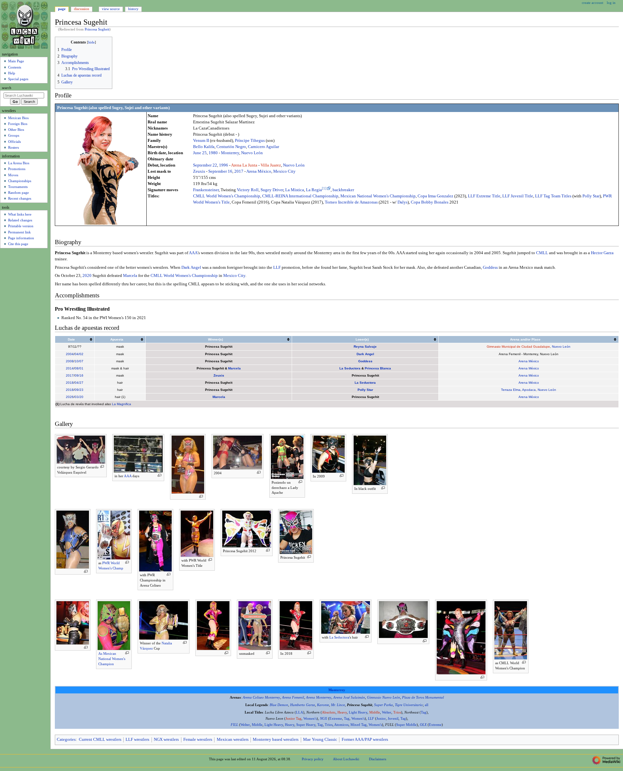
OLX (423, 725)
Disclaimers (377, 759)
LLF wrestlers (137, 739)
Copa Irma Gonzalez (435, 196)
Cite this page (18, 244)
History (133, 9)
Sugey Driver (272, 190)
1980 (213, 153)
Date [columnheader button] (71, 339)
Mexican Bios (18, 118)
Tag (423, 712)
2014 (70, 368)
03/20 (79, 397)
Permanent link (19, 232)
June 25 (200, 153)
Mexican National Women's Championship (378, 196)
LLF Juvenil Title (517, 196)
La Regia (314, 190)
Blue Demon (279, 705)
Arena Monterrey (318, 697)
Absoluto (329, 712)
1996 (223, 165)
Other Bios (16, 129)
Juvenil (393, 718)
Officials (14, 141)
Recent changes (19, 198)
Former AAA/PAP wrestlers (365, 739)
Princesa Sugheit (97, 29)
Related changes (20, 220)
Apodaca (529, 390)
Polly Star (591, 196)
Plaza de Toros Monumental (423, 697)
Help (11, 73)
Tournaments (18, 187)
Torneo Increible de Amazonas (351, 202)
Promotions (16, 169)
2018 (70, 382)
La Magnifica (121, 404)
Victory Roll (248, 190)
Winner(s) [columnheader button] (215, 339)
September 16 (220, 171)
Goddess (490, 267)
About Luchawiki (346, 759)
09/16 (79, 375)
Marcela (130, 275)
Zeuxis (199, 171)
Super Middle (406, 725)
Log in (611, 3)
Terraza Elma (510, 390)
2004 (70, 354)
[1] (324, 188)
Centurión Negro (231, 146)
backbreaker (343, 190)
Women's (310, 718)
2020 (87, 275)
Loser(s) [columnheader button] (362, 339)
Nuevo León (252, 153)
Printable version (20, 226)
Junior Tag (293, 718)
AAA (193, 253)
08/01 (79, 368)
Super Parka (383, 705)
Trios (397, 712)
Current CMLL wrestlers (100, 739)
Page (62, 9)
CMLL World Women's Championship (226, 196)
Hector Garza (602, 253)
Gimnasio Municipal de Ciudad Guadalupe (518, 346)
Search (6, 88)
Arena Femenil (293, 697)
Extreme (335, 718)
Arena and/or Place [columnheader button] (525, 339)
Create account (592, 3)
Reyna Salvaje (365, 346)
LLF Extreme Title (484, 196)
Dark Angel (191, 267)
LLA (299, 712)
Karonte (323, 705)
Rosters (13, 147)
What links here (19, 214)
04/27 (79, 382)
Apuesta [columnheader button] (116, 339)
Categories (66, 739)
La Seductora (349, 368)
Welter (386, 712)
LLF (277, 267)
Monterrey (230, 153)
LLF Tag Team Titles (553, 196)
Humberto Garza (302, 705)
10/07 (79, 361)
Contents (14, 67)
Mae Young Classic (320, 739)
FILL (234, 725)
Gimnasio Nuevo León (383, 697)
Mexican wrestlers (233, 739)
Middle (374, 712)
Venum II (201, 140)
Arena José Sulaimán (349, 697)
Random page (18, 192)
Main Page (16, 61)
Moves (13, 175)
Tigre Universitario (409, 705)
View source (111, 9)
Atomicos (341, 725)
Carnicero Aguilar (263, 146)
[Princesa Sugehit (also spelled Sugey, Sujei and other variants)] (100, 168)
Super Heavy (305, 725)
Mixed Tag (358, 725)
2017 (238, 171)
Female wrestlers (197, 739)
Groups (13, 135)
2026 (70, 397)
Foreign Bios (17, 124)
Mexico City (284, 171)
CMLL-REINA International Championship (300, 196)
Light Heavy (358, 712)
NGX (323, 718)
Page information (21, 238)
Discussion (81, 9)
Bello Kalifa (203, 146)
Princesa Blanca (378, 368)
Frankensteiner (206, 190)
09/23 (79, 390)
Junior (381, 718)
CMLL (542, 253)
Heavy (342, 712)
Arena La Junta (244, 165)
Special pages (18, 79)
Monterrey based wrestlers (276, 739)
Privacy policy (313, 759)
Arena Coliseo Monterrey (261, 697)
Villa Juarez (271, 165)
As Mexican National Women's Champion (111, 658)
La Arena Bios (18, 163)
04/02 (79, 354)
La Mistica (294, 190)
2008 (70, 361)
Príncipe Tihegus (250, 140)
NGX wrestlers (166, 739)
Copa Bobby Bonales (429, 202)
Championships (19, 181)
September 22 (205, 165)
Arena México (258, 171)
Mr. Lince (338, 705)
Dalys (402, 202)
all (426, 705)
